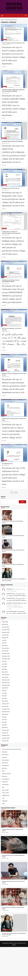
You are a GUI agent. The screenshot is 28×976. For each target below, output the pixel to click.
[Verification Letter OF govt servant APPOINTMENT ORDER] (14, 269)
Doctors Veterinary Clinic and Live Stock (11, 749)
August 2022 (5, 714)
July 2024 (4, 661)
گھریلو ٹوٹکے (4, 800)
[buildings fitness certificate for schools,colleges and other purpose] (14, 221)
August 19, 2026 (5, 910)
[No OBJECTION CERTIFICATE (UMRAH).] (14, 131)
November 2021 (6, 738)
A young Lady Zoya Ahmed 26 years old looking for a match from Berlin (14, 579)
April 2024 (4, 669)
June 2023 (4, 693)
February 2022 (5, 730)
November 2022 (6, 711)
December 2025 (6, 629)
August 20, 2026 (5, 884)
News (3, 770)
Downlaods (4, 39)
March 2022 (5, 727)
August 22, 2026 (5, 832)
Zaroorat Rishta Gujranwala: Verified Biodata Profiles (12, 521)
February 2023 (5, 703)
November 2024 (6, 656)
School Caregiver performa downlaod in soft (13, 43)
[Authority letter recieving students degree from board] (14, 408)
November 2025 (6, 632)
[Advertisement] (14, 961)
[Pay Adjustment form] (14, 453)
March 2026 (5, 624)
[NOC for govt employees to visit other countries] (14, 318)
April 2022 (4, 724)
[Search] (26, 15)
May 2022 (4, 722)
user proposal (5, 784)
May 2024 (4, 666)
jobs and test (5, 762)
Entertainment (5, 760)
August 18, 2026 (5, 936)
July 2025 (4, 640)
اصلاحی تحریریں (5, 789)
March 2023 (5, 701)
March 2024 (5, 672)
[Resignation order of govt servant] (14, 177)
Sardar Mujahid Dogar (12, 611)
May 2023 (4, 695)
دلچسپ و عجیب (5, 792)
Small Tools (4, 776)
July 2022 (4, 717)
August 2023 (5, 687)
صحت (3, 798)
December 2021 (6, 735)
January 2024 (5, 677)
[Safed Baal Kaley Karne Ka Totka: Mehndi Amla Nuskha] (14, 845)
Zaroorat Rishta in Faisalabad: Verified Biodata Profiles (13, 565)
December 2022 (6, 709)
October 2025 (5, 635)
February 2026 (5, 627)
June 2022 (4, 719)
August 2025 (5, 637)
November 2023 (6, 682)
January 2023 (5, 706)
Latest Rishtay (5, 765)
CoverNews (20, 943)
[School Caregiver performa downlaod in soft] (14, 32)
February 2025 (5, 648)
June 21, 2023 (5, 93)
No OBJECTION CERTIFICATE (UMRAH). (12, 141)
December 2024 (6, 653)
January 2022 (5, 732)
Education (4, 757)
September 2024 (6, 658)
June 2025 (4, 642)
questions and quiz (6, 773)
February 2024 (5, 674)
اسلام (3, 787)
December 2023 (6, 680)
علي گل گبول (9, 603)
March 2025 (5, 645)
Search (3, 496)
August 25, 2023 (5, 44)
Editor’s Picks (5, 754)
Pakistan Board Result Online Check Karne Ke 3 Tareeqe (13, 550)
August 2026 (5, 621)
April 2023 (4, 698)
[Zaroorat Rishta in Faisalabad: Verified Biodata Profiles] (14, 897)
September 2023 (6, 685)
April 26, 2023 (5, 283)
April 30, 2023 (5, 143)
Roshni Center (14, 6)
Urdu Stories (5, 781)
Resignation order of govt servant (10, 188)
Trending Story (5, 779)
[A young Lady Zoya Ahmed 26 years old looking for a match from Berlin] (14, 923)
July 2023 (4, 690)
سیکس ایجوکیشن (5, 795)
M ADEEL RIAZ (10, 593)
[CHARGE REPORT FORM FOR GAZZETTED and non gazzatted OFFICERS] (14, 79)
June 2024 (4, 664)
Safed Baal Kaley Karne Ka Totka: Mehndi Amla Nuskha (13, 536)
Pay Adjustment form (7, 463)
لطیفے (3, 803)
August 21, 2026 (5, 858)
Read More (4, 66)
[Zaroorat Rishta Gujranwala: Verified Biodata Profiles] (14, 819)
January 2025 (5, 650)
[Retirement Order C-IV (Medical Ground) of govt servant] (14, 363)
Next (16, 492)
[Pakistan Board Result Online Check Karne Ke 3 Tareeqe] (14, 871)
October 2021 (5, 740)
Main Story (4, 768)
